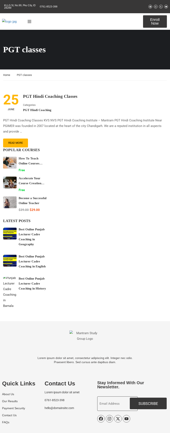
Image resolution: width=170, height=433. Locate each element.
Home (6, 75)
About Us (8, 394)
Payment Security (13, 408)
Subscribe (148, 403)
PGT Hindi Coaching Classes (50, 96)
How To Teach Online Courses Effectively (29, 163)
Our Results (10, 401)
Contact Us (9, 415)
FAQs (5, 422)
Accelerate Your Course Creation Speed (30, 183)
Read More (15, 142)
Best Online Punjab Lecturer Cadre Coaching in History (32, 283)
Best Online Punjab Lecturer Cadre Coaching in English (32, 261)
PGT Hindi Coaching (37, 110)
